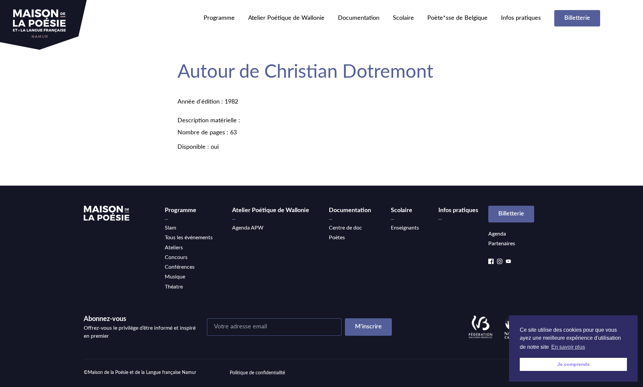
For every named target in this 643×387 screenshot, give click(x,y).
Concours (176, 257)
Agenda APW (248, 228)
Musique (175, 276)
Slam (170, 228)
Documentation (358, 18)
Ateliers (174, 247)
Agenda (497, 234)
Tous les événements (189, 237)
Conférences (180, 267)
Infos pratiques (521, 18)
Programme (219, 18)
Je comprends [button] (573, 364)
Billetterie (577, 18)
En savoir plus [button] (568, 347)
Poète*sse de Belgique (457, 18)
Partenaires (501, 243)
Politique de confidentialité (257, 373)
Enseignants (405, 228)
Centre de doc (345, 228)
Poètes (337, 237)
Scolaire (403, 18)
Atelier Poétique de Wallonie (286, 18)
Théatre (174, 286)
